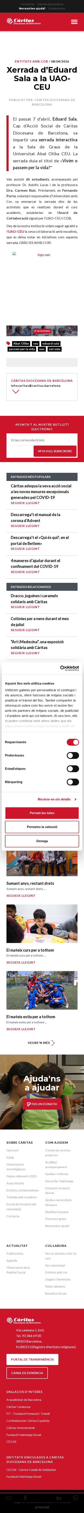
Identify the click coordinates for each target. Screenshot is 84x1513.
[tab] (74, 22)
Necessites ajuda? (32, 8)
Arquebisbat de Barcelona (23, 1399)
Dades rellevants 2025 (21, 1176)
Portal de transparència (32, 1359)
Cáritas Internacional (20, 1427)
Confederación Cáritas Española (28, 1420)
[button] (74, 23)
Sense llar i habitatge (59, 1181)
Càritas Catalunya (18, 1407)
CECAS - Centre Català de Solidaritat (31, 1469)
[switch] (73, 755)
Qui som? (12, 1150)
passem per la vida (22, 349)
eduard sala (50, 343)
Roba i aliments (55, 1286)
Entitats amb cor (56, 1272)
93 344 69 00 (31, 1336)
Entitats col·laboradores (22, 1190)
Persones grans (55, 1219)
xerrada (54, 349)
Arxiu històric (15, 1183)
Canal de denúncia (27, 1373)
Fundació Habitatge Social (23, 1435)
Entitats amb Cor (31, 61)
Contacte (27, 4)
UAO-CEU (16, 231)
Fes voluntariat (55, 1265)
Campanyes (56, 8)
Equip (10, 1157)
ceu (35, 343)
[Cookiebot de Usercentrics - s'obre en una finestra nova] (60, 668)
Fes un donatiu (44, 1104)
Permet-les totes (42, 813)
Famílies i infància (56, 1174)
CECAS (11, 1441)
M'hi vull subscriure (55, 451)
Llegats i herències (57, 1279)
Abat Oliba (21, 343)
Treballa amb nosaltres (21, 1197)
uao (42, 349)
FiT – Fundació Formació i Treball (28, 1413)
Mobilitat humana (56, 1212)
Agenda (11, 1260)
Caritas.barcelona (50, 4)
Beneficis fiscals (56, 1293)
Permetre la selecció (42, 827)
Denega (42, 841)
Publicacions (14, 1253)
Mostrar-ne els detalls (54, 799)
